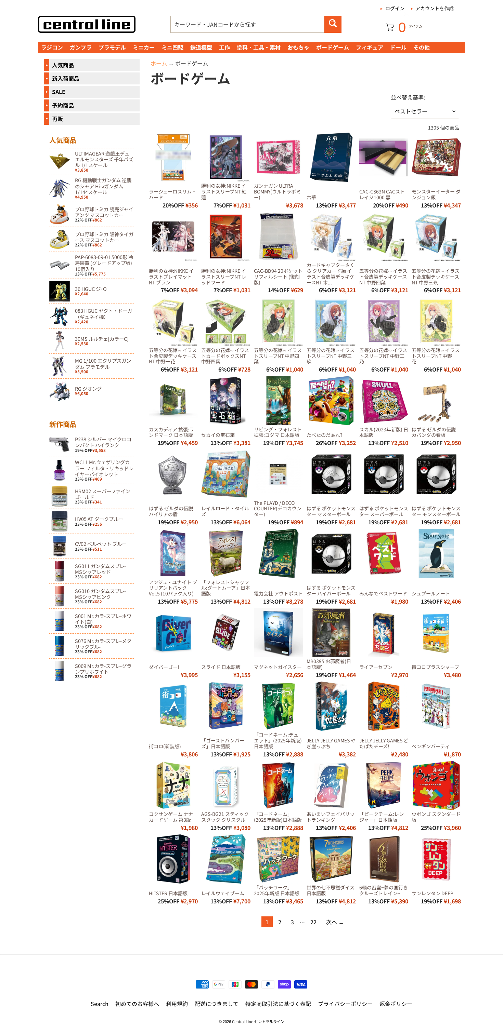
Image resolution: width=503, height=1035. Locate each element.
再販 (57, 119)
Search (99, 1003)
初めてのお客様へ (137, 1003)
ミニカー (144, 47)
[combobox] (247, 24)
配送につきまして (216, 1003)
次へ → (335, 922)
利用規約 (177, 1003)
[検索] (332, 24)
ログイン (394, 8)
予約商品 (63, 105)
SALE (58, 92)
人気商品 (63, 65)
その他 (421, 47)
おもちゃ (298, 47)
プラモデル (112, 47)
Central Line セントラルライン (258, 1021)
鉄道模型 (201, 47)
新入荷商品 (65, 78)
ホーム (159, 63)
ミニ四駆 (172, 47)
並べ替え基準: (408, 97)
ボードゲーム (332, 47)
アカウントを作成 (434, 8)
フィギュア (369, 47)
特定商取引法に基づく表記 (278, 1003)
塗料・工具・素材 (259, 47)
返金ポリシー (395, 1003)
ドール (398, 47)
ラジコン (52, 47)
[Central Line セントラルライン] (87, 24)
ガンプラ (81, 47)
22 (313, 922)
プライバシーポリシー (345, 1003)
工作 (224, 47)
